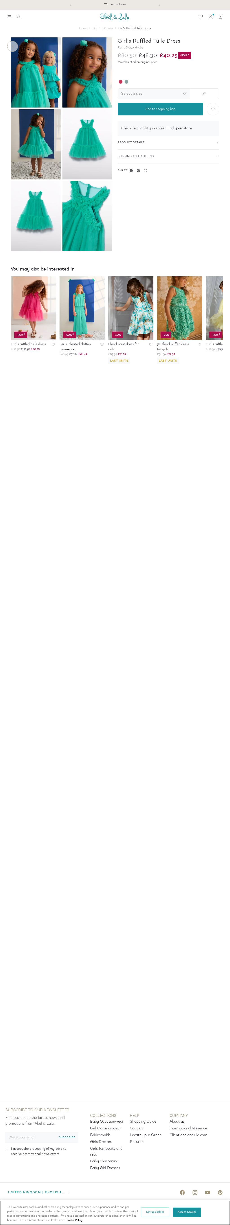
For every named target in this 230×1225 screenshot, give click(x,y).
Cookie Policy (74, 1220)
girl (95, 28)
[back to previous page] (12, 46)
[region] (115, 1212)
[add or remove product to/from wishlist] (213, 109)
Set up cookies (155, 1212)
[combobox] (153, 94)
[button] (168, 128)
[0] (201, 17)
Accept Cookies (187, 1212)
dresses (108, 28)
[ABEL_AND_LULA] (115, 16)
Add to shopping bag (160, 109)
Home (83, 28)
